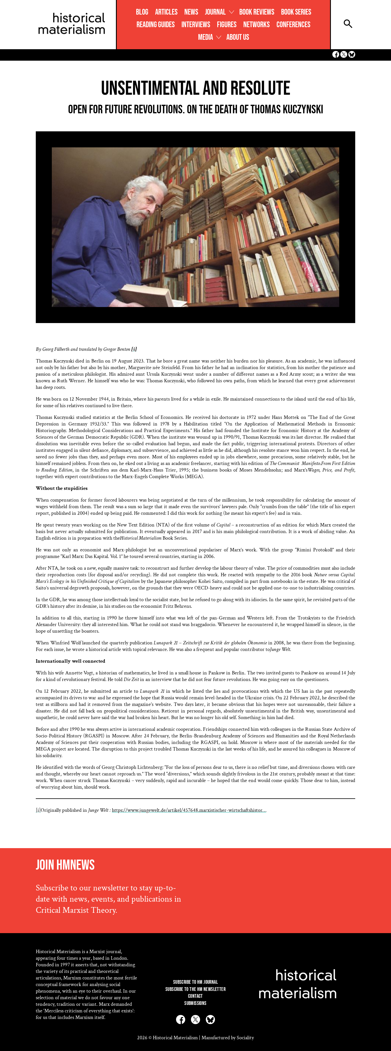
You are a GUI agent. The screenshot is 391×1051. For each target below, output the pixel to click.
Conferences (293, 24)
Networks (256, 24)
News (191, 12)
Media (205, 37)
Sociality (245, 1037)
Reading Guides (156, 24)
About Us (237, 37)
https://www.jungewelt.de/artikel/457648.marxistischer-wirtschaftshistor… (189, 810)
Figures (226, 24)
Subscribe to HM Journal (195, 982)
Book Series (296, 12)
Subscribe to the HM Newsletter (195, 989)
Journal (215, 12)
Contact (195, 996)
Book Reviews (256, 12)
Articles (166, 12)
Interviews (195, 24)
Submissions (195, 1003)
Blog (142, 12)
